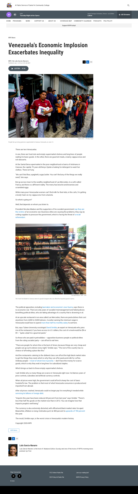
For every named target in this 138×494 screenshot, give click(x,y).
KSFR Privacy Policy (82, 477)
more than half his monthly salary (54, 323)
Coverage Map (66, 21)
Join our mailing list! (82, 472)
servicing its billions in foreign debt (29, 393)
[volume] (15, 14)
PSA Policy (108, 21)
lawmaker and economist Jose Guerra (57, 307)
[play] (9, 15)
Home (8, 21)
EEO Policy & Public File (57, 477)
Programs (17, 21)
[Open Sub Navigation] (23, 21)
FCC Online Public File (56, 472)
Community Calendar (82, 21)
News (28, 21)
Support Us (39, 21)
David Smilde (52, 327)
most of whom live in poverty (41, 361)
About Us (52, 21)
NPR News (11, 38)
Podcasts (97, 21)
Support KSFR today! (69, 25)
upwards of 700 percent (75, 411)
